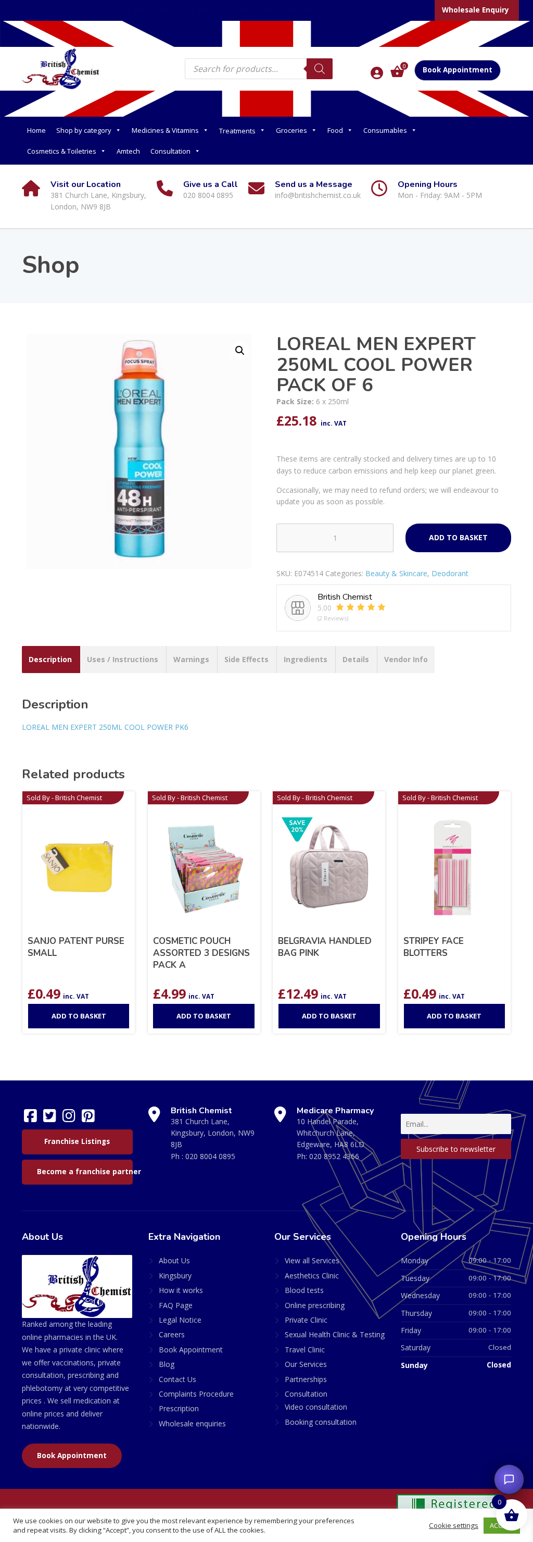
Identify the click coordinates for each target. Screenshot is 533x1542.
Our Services (306, 1364)
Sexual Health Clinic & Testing (335, 1334)
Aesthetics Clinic (312, 1275)
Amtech (128, 151)
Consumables (385, 130)
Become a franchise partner (85, 1171)
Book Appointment (457, 69)
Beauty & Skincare (396, 573)
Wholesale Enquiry (475, 10)
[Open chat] (509, 1479)
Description (50, 659)
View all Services (312, 1260)
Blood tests (304, 1290)
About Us (174, 1260)
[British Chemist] (61, 68)
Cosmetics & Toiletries (61, 151)
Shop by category (83, 130)
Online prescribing (315, 1305)
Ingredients (305, 659)
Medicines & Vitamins (165, 130)
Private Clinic (306, 1320)
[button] (240, 350)
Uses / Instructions (122, 659)
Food (335, 130)
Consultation (170, 151)
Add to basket (458, 537)
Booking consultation (321, 1422)
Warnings (191, 659)
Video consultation (316, 1407)
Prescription (179, 1408)
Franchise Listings (77, 1141)
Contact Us (177, 1379)
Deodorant (450, 573)
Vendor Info (406, 659)
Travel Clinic (305, 1349)
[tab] (50, 659)
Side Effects (246, 659)
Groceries (291, 130)
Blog (166, 1364)
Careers (172, 1334)
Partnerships (306, 1379)
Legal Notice (180, 1320)
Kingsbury (175, 1275)
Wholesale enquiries (192, 1423)
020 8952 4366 (334, 1156)
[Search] (320, 68)
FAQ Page (176, 1305)
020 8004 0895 (210, 1156)
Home (36, 130)
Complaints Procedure (196, 1394)
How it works (181, 1290)
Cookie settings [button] (453, 1525)
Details (355, 659)
